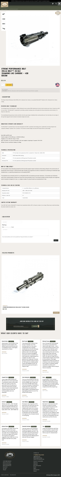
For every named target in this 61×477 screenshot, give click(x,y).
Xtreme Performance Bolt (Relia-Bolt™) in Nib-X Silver (16, 307)
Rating (4, 225)
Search (6, 9)
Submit (55, 240)
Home (2, 9)
